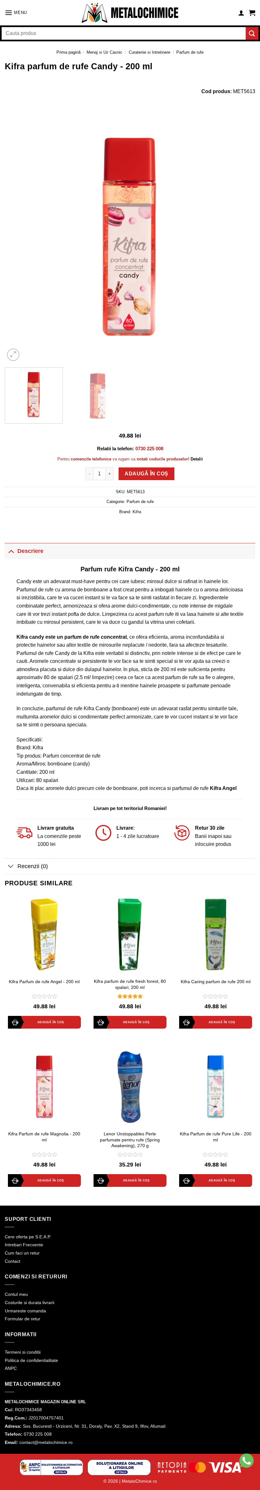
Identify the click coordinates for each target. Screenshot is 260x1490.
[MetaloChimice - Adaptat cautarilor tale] (130, 13)
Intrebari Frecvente (24, 1244)
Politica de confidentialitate (31, 1360)
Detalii (197, 459)
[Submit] (252, 33)
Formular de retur (22, 1318)
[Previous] (17, 237)
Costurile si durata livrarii (29, 1302)
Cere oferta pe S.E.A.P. (28, 1236)
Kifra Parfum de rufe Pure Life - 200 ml (215, 1136)
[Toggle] (11, 551)
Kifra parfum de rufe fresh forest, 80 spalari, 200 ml (130, 984)
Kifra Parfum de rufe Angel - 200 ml (44, 981)
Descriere (30, 551)
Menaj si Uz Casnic (104, 52)
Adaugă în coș (146, 473)
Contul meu (16, 1294)
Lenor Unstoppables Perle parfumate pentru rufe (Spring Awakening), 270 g (130, 1139)
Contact (12, 1261)
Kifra (137, 511)
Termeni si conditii (23, 1352)
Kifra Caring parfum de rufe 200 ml (215, 981)
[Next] (242, 237)
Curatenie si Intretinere (149, 52)
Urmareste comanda (25, 1310)
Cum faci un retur (22, 1252)
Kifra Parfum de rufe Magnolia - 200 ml (44, 1136)
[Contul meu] (241, 13)
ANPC (11, 1368)
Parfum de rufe (190, 52)
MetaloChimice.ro (139, 1481)
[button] (16, 12)
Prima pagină (68, 52)
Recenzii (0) (32, 866)
